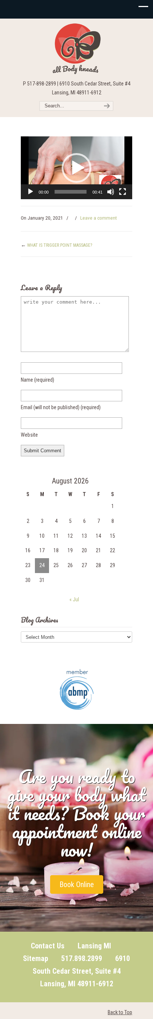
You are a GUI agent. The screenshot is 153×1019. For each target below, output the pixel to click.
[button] (76, 168)
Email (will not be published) (61, 407)
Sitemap (35, 958)
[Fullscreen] (122, 191)
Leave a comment (98, 218)
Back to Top (120, 1012)
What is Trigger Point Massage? (59, 245)
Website (29, 435)
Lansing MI (94, 945)
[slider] (71, 192)
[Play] (30, 191)
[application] (76, 167)
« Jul (74, 599)
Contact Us (48, 945)
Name (37, 380)
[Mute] (110, 191)
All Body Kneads (76, 49)
